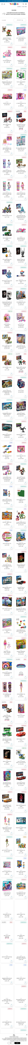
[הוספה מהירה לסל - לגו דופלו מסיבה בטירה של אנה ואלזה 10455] (25, 153)
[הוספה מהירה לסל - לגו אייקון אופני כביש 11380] (11, 131)
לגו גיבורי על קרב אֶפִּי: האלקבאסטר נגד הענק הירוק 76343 (21, 478)
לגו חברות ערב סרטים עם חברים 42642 (21, 1023)
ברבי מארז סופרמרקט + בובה (21, 456)
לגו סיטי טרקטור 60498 (21, 978)
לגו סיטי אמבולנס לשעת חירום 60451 (7, 588)
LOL (7, 542)
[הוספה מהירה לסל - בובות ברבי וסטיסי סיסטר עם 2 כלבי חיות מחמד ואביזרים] (11, 833)
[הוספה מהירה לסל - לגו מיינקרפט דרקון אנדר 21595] (25, 438)
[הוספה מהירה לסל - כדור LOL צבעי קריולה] (11, 547)
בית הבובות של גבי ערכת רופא (7, 872)
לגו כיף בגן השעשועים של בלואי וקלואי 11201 (21, 1000)
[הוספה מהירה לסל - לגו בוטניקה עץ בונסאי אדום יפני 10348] (25, 570)
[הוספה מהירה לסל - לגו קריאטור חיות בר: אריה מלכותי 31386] (11, 350)
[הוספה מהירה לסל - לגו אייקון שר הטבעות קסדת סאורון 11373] (25, 263)
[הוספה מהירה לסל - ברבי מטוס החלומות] (11, 107)
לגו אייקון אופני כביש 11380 (7, 125)
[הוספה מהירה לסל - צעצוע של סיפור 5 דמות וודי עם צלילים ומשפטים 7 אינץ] (11, 505)
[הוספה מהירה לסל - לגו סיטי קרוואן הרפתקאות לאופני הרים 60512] (11, 982)
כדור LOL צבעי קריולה (7, 543)
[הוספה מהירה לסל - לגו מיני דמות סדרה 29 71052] (11, 373)
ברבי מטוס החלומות (7, 103)
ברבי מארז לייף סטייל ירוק (7, 850)
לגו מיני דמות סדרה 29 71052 (7, 368)
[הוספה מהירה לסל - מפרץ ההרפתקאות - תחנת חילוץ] (25, 285)
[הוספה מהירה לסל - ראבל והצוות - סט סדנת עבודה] (11, 526)
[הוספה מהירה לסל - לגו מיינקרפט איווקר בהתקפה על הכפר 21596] (25, 176)
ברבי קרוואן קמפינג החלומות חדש (21, 61)
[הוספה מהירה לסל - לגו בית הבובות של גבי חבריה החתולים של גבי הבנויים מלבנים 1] (11, 482)
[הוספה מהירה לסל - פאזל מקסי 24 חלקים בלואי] (25, 43)
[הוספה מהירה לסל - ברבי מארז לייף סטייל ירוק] (11, 854)
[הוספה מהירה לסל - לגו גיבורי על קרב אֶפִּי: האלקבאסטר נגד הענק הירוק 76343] (25, 482)
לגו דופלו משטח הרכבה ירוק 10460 (21, 500)
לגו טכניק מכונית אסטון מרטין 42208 (7, 435)
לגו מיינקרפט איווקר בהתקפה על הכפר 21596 (21, 171)
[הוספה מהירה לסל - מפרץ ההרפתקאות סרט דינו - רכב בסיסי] (25, 547)
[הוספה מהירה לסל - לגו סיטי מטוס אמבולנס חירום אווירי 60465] (11, 417)
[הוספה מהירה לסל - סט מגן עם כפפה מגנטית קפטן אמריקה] (11, 677)
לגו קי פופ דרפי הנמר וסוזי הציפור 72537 (7, 281)
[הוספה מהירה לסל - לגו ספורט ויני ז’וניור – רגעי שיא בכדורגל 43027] (25, 765)
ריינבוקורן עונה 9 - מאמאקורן (7, 325)
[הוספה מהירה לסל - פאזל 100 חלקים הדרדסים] (11, 961)
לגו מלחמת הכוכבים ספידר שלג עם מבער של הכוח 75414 (7, 392)
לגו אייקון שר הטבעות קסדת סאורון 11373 (21, 260)
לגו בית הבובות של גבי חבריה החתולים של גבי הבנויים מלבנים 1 (7, 478)
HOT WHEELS (7, 454)
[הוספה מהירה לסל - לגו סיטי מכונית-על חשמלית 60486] (25, 591)
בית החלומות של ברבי (7, 60)
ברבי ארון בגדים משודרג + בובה (21, 104)
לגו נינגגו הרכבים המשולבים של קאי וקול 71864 (7, 716)
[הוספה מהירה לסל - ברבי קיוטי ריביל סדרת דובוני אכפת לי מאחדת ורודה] (25, 198)
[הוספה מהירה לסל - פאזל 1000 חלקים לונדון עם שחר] (11, 1026)
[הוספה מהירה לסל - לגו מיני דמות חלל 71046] (11, 221)
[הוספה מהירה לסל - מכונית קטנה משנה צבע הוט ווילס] (11, 460)
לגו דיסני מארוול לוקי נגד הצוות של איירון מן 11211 (21, 523)
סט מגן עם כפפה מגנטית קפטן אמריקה (7, 673)
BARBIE (21, 59)
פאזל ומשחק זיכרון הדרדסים (20, 936)
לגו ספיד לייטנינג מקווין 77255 (21, 739)
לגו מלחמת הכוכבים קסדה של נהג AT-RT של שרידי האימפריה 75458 (7, 303)
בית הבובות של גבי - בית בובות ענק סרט (21, 39)
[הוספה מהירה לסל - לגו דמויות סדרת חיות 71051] (25, 854)
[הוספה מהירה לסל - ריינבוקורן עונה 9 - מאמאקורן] (11, 328)
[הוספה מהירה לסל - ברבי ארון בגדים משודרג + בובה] (25, 107)
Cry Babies (21, 323)
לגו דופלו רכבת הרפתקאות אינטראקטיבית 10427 (7, 82)
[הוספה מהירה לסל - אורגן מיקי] (25, 677)
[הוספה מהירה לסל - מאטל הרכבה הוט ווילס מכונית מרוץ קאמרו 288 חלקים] (11, 744)
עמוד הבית (24, 6)
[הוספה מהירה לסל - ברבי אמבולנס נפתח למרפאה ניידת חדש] (25, 242)
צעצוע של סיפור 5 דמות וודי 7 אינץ (21, 872)
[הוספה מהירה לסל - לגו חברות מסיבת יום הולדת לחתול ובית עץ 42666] (11, 788)
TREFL (21, 934)
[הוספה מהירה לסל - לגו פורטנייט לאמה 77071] (11, 613)
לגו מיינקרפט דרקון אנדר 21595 (21, 435)
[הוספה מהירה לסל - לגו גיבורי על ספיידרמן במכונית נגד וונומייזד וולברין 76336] (25, 131)
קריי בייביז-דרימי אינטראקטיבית (21, 325)
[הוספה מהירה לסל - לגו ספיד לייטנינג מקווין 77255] (25, 744)
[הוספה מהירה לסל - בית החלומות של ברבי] (11, 64)
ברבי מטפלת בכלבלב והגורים (21, 695)
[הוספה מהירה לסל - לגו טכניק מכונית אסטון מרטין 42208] (11, 438)
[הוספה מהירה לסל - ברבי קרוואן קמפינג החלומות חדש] (25, 64)
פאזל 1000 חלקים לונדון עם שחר (7, 1023)
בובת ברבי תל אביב (21, 715)
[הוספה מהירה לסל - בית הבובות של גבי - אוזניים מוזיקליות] (11, 897)
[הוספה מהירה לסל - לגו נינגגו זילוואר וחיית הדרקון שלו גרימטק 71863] (25, 961)
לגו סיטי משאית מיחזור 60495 (7, 239)
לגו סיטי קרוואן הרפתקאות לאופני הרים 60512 (7, 979)
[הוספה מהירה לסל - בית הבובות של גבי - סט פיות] (11, 634)
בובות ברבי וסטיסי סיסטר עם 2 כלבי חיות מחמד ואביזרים (7, 829)
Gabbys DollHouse (21, 36)
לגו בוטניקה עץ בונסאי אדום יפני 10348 (21, 565)
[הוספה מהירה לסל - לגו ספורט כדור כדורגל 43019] (25, 86)
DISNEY (7, 498)
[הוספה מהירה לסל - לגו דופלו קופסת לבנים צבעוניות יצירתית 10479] (25, 634)
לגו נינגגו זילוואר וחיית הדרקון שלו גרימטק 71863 (21, 957)
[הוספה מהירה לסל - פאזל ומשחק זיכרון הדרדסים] (25, 939)
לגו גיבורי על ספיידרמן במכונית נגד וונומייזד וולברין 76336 (21, 125)
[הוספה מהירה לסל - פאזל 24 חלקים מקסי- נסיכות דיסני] (11, 918)
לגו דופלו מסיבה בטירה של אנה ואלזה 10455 (21, 149)
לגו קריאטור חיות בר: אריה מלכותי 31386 (7, 346)
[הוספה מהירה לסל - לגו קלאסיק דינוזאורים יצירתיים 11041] (25, 655)
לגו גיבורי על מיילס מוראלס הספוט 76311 (21, 414)
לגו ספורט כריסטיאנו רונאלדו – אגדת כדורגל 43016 (7, 39)
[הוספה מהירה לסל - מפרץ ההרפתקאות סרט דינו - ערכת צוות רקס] (25, 897)
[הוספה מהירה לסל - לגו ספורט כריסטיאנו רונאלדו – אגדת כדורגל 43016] (11, 43)
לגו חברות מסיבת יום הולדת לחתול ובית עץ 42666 (7, 784)
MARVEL (7, 671)
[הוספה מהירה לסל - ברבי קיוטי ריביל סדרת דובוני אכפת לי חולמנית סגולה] (11, 176)
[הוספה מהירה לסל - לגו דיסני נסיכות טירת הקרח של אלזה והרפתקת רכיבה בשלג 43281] (25, 221)
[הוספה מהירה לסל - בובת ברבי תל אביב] (25, 721)
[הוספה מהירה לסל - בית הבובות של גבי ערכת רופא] (11, 875)
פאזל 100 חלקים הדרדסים (7, 956)
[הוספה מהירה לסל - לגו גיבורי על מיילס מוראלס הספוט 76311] (25, 417)
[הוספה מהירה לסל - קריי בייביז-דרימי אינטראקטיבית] (25, 328)
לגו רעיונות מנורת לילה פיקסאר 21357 (7, 260)
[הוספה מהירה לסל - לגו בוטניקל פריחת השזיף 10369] (25, 810)
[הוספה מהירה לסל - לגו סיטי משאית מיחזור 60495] (11, 242)
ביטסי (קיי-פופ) (21, 390)
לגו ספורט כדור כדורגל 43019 (21, 82)
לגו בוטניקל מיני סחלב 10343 (7, 762)
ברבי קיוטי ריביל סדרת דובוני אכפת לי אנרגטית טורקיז (7, 194)
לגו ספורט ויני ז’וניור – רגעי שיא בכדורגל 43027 (21, 762)
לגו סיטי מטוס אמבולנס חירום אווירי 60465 (7, 414)
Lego (7, 36)
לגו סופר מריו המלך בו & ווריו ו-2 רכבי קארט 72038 (21, 609)
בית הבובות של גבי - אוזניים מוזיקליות (7, 893)
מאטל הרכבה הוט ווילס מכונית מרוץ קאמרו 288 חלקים (7, 740)
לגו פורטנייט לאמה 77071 (7, 608)
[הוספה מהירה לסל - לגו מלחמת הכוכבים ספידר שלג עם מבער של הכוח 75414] (11, 396)
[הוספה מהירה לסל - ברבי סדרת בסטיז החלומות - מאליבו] (11, 655)
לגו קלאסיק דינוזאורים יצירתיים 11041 (21, 652)
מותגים (19, 6)
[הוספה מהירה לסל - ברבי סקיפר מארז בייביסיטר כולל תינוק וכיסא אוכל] (11, 1005)
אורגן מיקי (21, 672)
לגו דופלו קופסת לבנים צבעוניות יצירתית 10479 (21, 631)
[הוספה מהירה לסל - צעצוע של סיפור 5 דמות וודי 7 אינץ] (25, 875)
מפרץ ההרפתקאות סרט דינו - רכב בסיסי (21, 544)
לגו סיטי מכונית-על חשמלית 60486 (21, 588)
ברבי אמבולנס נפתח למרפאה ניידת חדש (21, 239)
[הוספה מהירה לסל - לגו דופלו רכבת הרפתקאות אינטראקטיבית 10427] (11, 86)
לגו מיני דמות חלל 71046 (7, 215)
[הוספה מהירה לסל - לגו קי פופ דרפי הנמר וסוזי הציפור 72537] (11, 285)
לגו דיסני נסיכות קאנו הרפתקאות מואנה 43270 (21, 346)
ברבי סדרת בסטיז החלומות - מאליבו (7, 652)
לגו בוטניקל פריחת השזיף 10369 (21, 806)
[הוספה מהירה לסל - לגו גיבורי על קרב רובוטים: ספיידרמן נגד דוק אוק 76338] (25, 373)
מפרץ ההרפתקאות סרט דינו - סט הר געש (21, 303)
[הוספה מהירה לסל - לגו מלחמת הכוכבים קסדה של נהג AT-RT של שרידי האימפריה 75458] (11, 307)
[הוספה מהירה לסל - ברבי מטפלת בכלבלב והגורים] (25, 698)
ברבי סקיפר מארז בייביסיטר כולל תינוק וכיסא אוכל (7, 1000)
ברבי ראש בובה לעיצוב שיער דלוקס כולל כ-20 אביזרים (7, 149)
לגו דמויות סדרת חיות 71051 (21, 851)
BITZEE (21, 389)
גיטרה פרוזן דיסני (7, 935)
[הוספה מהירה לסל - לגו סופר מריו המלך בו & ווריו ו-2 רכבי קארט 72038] (25, 613)
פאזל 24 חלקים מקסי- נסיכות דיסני (7, 915)
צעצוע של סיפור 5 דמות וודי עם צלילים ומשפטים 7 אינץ (7, 501)
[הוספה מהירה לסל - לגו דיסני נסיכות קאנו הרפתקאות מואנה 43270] (25, 350)
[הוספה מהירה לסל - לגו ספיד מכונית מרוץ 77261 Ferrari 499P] (25, 788)
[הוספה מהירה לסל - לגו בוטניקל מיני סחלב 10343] (11, 765)
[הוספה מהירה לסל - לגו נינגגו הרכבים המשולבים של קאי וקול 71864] (11, 721)
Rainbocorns (7, 323)
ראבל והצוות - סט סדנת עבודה (7, 523)
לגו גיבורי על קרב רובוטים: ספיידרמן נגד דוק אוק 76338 (21, 368)
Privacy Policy (12, 1040)
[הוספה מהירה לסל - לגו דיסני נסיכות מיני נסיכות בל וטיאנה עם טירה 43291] (11, 570)
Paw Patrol (21, 279)
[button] (26, 4)
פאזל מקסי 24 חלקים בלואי (21, 915)
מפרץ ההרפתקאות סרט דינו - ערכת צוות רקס (21, 893)
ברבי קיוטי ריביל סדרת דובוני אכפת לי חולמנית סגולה (7, 171)
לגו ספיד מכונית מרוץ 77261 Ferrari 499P (21, 783)
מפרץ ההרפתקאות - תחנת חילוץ (21, 281)
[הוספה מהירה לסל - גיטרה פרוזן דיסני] (11, 939)
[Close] (26, 1034)
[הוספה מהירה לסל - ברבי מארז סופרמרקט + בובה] (25, 460)
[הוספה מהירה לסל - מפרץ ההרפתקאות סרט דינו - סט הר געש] (25, 307)
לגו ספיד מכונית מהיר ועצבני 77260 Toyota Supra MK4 (7, 806)
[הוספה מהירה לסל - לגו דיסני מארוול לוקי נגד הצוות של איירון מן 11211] (25, 526)
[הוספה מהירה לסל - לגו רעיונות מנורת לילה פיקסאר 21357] (11, 263)
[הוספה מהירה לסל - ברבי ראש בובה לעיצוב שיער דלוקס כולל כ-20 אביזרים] (11, 153)
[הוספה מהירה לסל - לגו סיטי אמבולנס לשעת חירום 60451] (11, 591)
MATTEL (21, 826)
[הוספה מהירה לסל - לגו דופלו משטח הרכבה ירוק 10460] (25, 505)
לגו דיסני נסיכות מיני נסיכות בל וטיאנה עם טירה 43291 (7, 566)
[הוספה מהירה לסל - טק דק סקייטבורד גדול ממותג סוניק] (11, 698)
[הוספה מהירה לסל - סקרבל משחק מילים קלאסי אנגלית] (25, 833)
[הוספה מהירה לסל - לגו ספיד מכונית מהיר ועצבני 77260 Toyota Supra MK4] (11, 810)
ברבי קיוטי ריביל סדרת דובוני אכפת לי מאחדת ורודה (21, 194)
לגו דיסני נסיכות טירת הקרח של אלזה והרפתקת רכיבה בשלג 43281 (21, 216)
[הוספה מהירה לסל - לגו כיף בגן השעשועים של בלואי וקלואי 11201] (25, 1005)
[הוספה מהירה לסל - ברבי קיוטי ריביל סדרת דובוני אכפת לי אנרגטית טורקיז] (11, 198)
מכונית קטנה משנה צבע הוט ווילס (7, 456)
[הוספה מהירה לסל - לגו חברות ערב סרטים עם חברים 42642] (25, 1026)
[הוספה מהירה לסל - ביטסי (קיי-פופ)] (25, 396)
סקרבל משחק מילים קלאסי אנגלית (21, 828)
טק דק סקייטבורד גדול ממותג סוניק (7, 695)
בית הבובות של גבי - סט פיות (7, 631)
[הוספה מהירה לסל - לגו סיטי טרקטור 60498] (25, 982)
